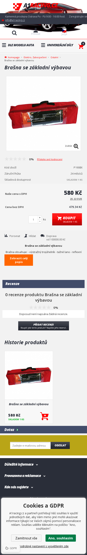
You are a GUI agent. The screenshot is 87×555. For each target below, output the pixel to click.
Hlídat (32, 236)
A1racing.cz (43, 6)
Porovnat (15, 236)
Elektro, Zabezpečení (35, 57)
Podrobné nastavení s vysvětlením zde (43, 546)
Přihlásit (35, 34)
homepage (14, 57)
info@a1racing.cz (15, 20)
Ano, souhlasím (60, 538)
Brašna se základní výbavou (29, 404)
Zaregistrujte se (78, 16)
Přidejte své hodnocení (49, 159)
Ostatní (54, 57)
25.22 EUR (76, 199)
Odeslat (60, 445)
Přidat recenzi (44, 326)
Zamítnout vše (26, 538)
